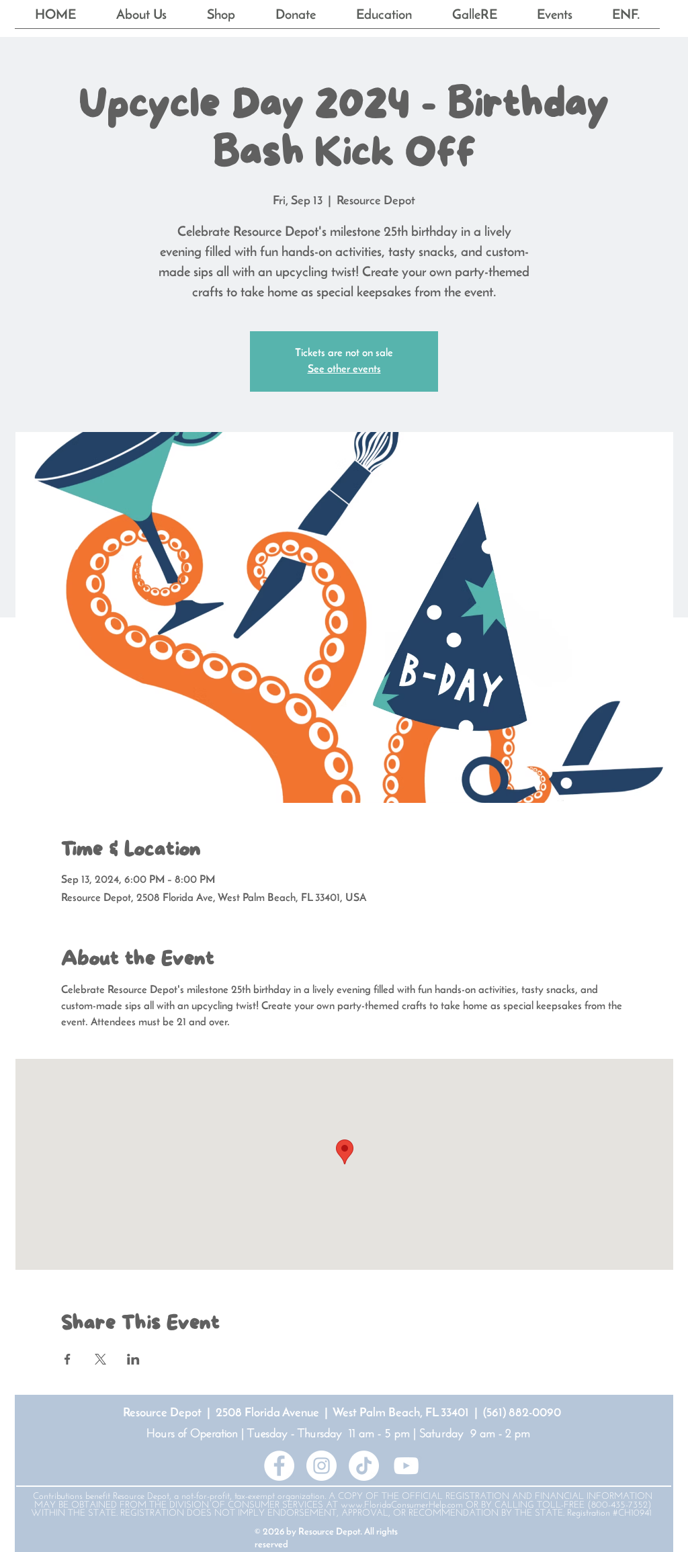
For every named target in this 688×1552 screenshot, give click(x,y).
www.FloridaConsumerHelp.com (402, 1505)
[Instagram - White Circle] (321, 1466)
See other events (344, 369)
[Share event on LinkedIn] (133, 1359)
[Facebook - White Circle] (279, 1466)
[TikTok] (364, 1466)
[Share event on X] (100, 1359)
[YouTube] (406, 1466)
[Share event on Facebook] (67, 1359)
